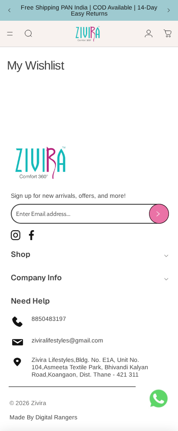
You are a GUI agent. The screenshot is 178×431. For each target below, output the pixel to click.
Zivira (38, 402)
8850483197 (49, 318)
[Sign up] (159, 214)
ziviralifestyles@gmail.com (67, 340)
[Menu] (10, 34)
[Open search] (28, 33)
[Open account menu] (148, 33)
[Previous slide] (9, 10)
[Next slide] (168, 10)
